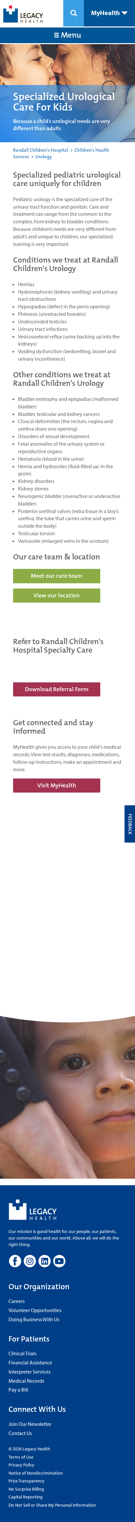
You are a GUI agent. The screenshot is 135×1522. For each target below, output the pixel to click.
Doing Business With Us (34, 1319)
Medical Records (26, 1380)
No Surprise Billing (26, 1489)
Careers (17, 1301)
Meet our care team (56, 576)
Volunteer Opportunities (35, 1310)
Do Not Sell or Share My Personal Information (52, 1505)
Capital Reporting (26, 1497)
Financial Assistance (30, 1362)
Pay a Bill (18, 1389)
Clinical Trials (22, 1353)
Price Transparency (27, 1481)
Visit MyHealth (56, 785)
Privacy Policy (21, 1465)
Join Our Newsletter (30, 1424)
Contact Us (20, 1433)
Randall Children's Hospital (40, 150)
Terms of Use (21, 1457)
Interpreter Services (29, 1371)
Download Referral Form (56, 689)
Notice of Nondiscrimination (36, 1473)
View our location (56, 595)
